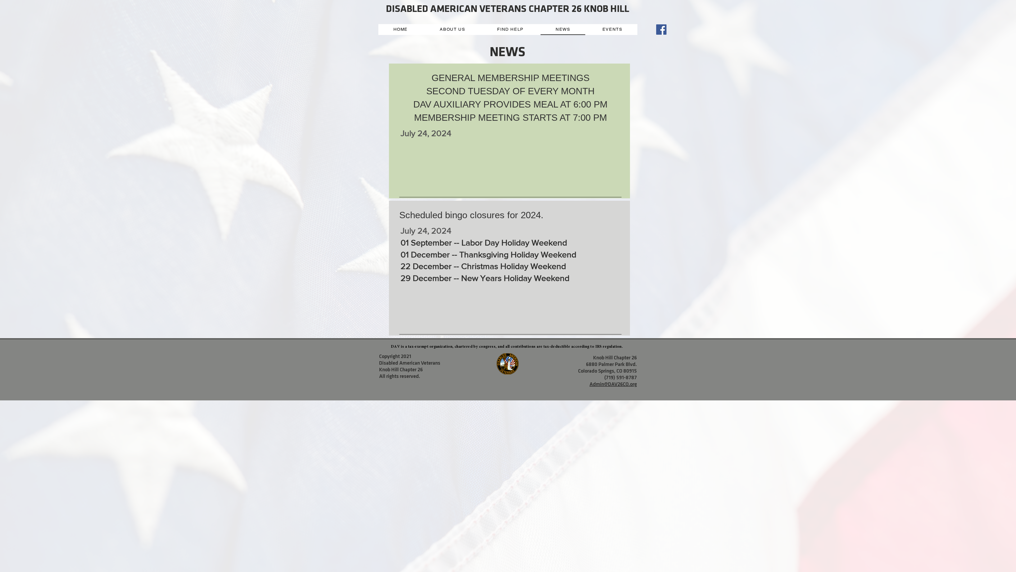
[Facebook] (661, 29)
